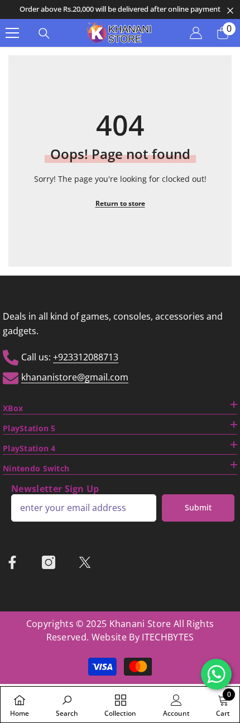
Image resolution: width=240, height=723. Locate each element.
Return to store (120, 203)
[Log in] (196, 33)
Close (230, 11)
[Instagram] (49, 562)
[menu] (12, 33)
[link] (67, 704)
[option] (120, 9)
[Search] (44, 33)
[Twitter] (85, 562)
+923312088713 (85, 357)
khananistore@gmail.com (74, 377)
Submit (198, 507)
